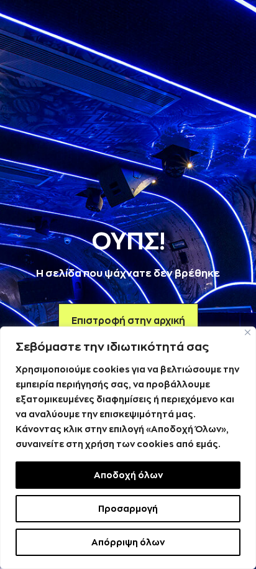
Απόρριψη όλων (128, 542)
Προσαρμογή (128, 508)
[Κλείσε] (247, 332)
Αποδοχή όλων (128, 475)
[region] (128, 447)
